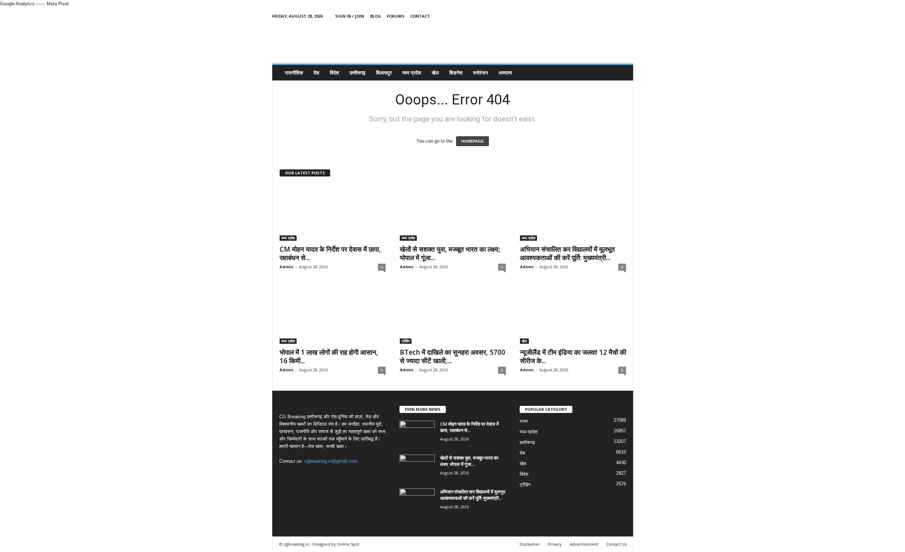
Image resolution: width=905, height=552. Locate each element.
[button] (622, 72)
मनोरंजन (480, 72)
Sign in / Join (349, 16)
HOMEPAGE (472, 141)
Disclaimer (530, 544)
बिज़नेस (455, 72)
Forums (395, 16)
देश (316, 72)
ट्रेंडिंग (406, 340)
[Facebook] (595, 16)
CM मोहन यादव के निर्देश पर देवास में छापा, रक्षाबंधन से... (330, 253)
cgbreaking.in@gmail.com (330, 461)
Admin (286, 266)
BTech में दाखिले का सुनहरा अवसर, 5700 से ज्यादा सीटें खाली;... (452, 356)
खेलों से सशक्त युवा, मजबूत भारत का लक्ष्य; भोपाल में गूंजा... (450, 253)
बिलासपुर (384, 72)
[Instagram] (606, 16)
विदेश (334, 72)
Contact (420, 16)
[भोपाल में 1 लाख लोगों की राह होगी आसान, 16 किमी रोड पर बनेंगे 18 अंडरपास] (333, 315)
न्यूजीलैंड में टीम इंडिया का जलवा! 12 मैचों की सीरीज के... (573, 356)
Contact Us (616, 544)
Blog (375, 16)
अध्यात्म (505, 72)
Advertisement (584, 544)
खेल (435, 72)
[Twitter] (617, 16)
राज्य (523, 421)
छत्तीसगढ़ (358, 72)
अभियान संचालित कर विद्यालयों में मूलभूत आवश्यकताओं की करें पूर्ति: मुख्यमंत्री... (567, 253)
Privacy (555, 544)
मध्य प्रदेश (411, 72)
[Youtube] (628, 16)
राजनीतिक (294, 72)
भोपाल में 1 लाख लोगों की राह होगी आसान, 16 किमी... (329, 356)
